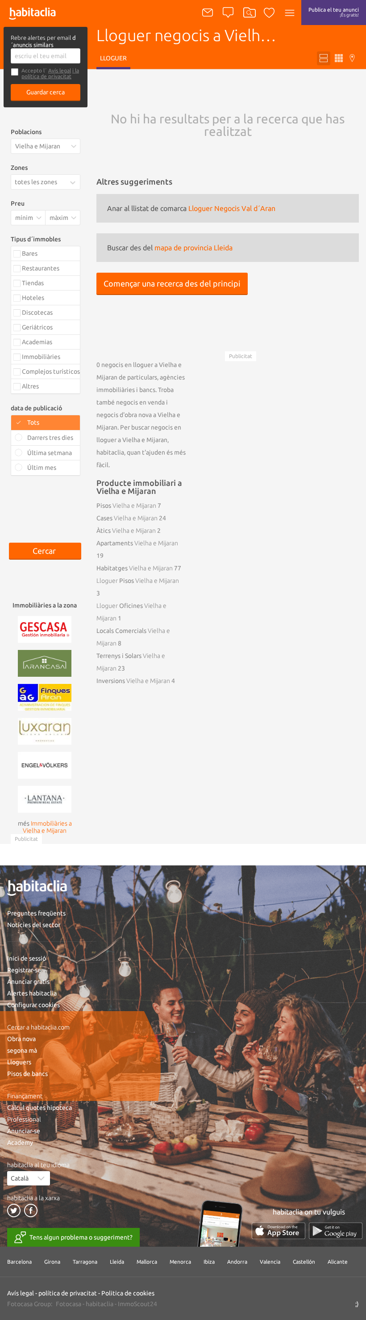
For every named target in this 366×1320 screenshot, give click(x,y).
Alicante (338, 1262)
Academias (37, 342)
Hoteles (33, 297)
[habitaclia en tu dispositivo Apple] (278, 1231)
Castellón (304, 1262)
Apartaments (137, 543)
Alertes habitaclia (32, 993)
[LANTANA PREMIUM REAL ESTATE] (44, 798)
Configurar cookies (33, 1004)
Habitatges (134, 568)
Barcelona (19, 1262)
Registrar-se (24, 970)
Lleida (117, 1262)
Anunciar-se (23, 1130)
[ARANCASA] (44, 662)
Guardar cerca (45, 92)
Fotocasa (68, 1303)
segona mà (22, 1050)
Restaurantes (40, 268)
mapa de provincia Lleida (193, 248)
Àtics (126, 530)
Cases (127, 518)
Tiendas (33, 283)
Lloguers (19, 1062)
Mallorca (147, 1262)
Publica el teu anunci (333, 12)
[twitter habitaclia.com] (14, 1210)
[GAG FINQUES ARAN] (44, 696)
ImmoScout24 (137, 1303)
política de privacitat (67, 1293)
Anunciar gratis (28, 981)
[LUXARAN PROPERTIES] (44, 730)
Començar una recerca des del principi (172, 283)
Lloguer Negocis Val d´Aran (231, 208)
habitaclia (99, 1303)
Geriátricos (37, 327)
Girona (52, 1262)
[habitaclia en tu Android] (335, 1231)
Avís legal (59, 70)
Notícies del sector (33, 924)
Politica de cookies (127, 1293)
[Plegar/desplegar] (74, 182)
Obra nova (21, 1038)
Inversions (133, 680)
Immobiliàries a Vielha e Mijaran (47, 827)
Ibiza (209, 1262)
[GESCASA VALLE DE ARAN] (44, 628)
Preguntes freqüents (36, 913)
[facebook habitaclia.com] (30, 1210)
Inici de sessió (26, 958)
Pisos (126, 505)
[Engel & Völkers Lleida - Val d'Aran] (44, 764)
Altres (30, 386)
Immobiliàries (41, 356)
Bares (29, 253)
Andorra (237, 1262)
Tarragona (85, 1262)
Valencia (270, 1262)
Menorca (180, 1262)
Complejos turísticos (51, 371)
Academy (20, 1142)
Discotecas (37, 312)
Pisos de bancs (27, 1073)
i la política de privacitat (50, 73)
